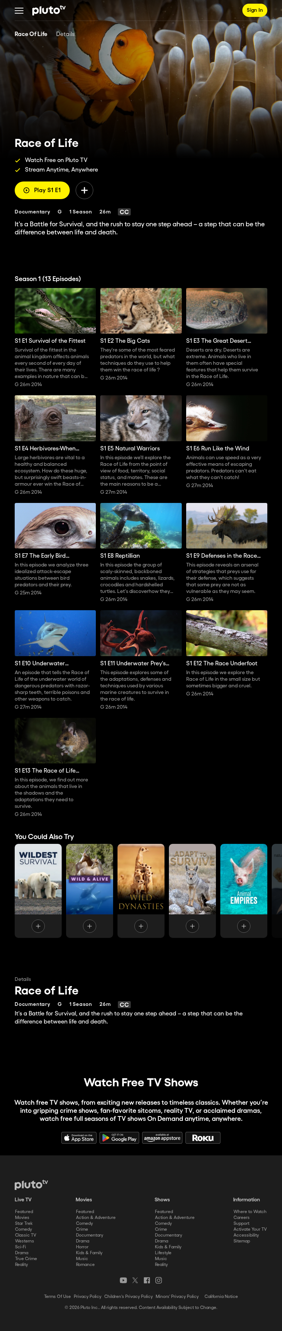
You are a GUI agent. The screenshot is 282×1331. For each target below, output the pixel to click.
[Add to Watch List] (84, 190)
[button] (19, 10)
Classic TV (25, 1235)
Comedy (23, 1229)
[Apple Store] (79, 1138)
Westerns (24, 1241)
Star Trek (24, 1223)
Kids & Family (89, 1253)
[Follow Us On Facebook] (147, 1280)
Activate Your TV (250, 1229)
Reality (21, 1264)
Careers (242, 1217)
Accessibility (246, 1235)
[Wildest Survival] (38, 891)
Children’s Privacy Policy (128, 1296)
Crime (82, 1229)
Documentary (89, 1235)
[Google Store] (119, 1138)
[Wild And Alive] (89, 891)
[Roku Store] (203, 1138)
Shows (162, 1200)
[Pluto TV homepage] (31, 1185)
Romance (85, 1264)
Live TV (23, 1200)
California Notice (221, 1296)
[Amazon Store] (162, 1138)
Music (82, 1258)
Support (241, 1223)
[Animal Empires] (243, 891)
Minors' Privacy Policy (177, 1296)
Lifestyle (163, 1253)
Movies (22, 1217)
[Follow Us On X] (135, 1280)
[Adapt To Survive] (192, 891)
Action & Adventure (96, 1217)
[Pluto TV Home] (49, 10)
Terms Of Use (57, 1296)
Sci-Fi (20, 1247)
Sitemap (242, 1241)
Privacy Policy (87, 1296)
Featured (24, 1211)
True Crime (26, 1258)
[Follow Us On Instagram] (158, 1280)
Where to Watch (250, 1211)
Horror (82, 1247)
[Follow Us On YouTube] (123, 1280)
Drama (21, 1253)
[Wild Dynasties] (141, 891)
